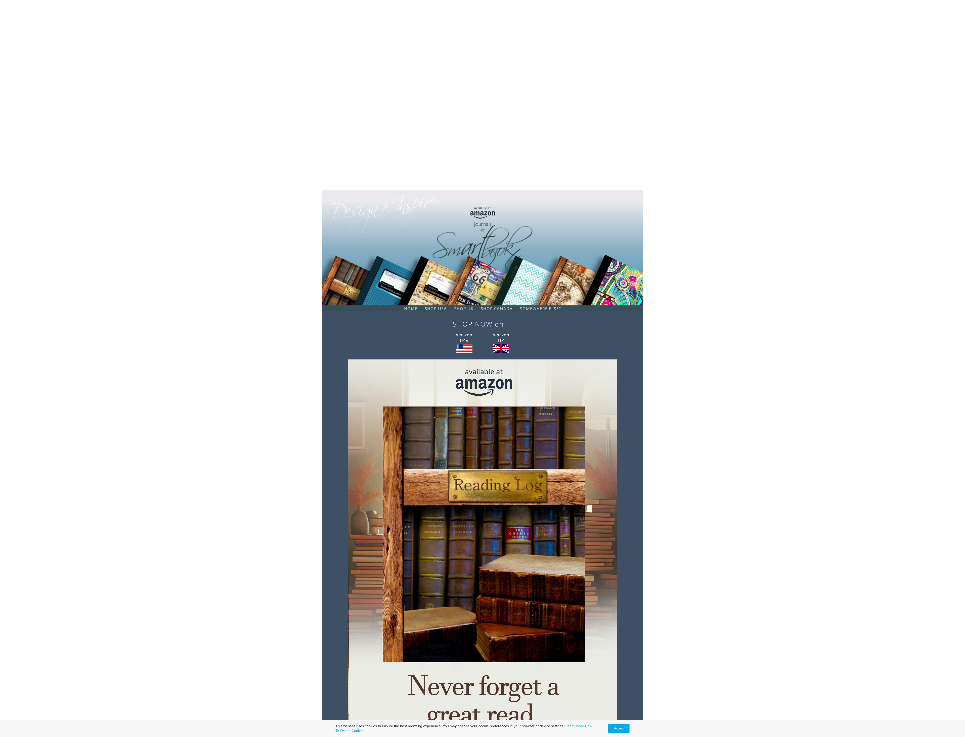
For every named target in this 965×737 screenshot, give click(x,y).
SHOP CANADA (497, 308)
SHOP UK (463, 308)
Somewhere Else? (540, 308)
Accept (618, 728)
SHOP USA (436, 308)
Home (410, 308)
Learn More (574, 726)
